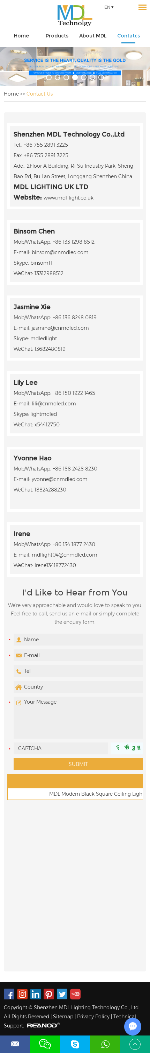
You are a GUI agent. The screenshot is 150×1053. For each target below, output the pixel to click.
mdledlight (43, 338)
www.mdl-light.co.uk (68, 198)
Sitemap (63, 1016)
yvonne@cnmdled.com (60, 479)
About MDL (93, 36)
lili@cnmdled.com (54, 403)
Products (57, 36)
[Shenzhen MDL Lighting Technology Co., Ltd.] (75, 15)
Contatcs (128, 36)
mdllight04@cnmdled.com (64, 555)
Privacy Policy (93, 1016)
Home (21, 36)
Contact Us (40, 94)
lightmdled (43, 414)
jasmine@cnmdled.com (60, 328)
